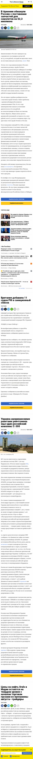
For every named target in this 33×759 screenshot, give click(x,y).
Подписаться (16, 384)
